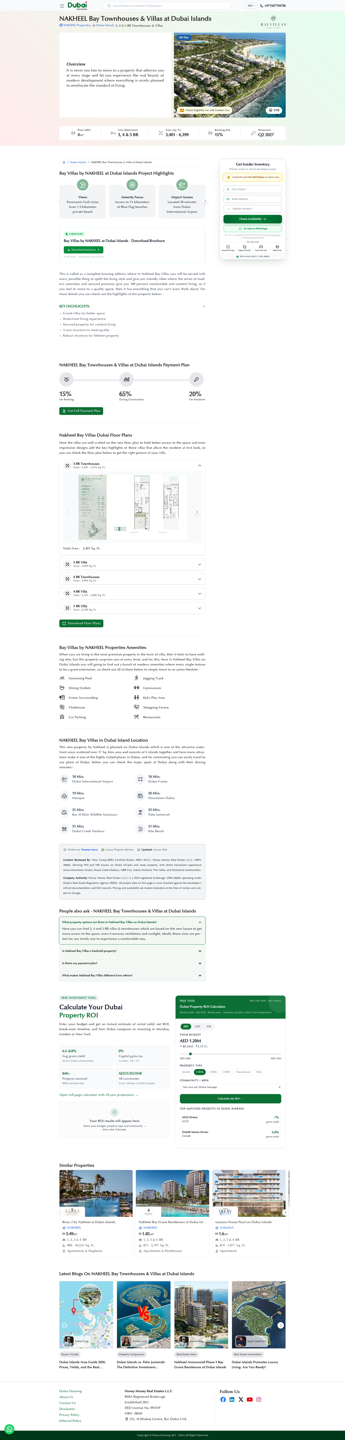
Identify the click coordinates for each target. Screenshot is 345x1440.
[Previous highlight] (59, 201)
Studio (186, 1072)
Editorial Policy (70, 1420)
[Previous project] (59, 1212)
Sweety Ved (139, 1341)
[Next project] (285, 1212)
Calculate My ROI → (230, 1098)
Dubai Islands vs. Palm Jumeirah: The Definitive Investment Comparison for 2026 (141, 1365)
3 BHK (226, 1072)
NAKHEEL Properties (77, 25)
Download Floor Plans (84, 623)
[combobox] (167, 6)
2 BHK (213, 1072)
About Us (66, 1397)
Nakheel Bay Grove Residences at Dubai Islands (174, 1222)
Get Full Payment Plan (84, 411)
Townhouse (243, 1072)
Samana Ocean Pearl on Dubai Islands (243, 1222)
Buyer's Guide (70, 1354)
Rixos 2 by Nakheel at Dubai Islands (88, 1222)
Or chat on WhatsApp (255, 229)
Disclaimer (67, 1409)
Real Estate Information (248, 1354)
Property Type (191, 1066)
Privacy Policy (275, 235)
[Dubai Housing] (64, 162)
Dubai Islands (105, 25)
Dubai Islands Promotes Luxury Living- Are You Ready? (255, 1365)
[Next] (280, 1325)
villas (113, 928)
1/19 (276, 110)
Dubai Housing (70, 1391)
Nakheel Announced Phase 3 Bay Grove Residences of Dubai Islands (200, 1365)
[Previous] (64, 1325)
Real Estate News (186, 1354)
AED (185, 1026)
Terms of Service (252, 237)
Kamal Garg (81, 1341)
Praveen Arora (89, 850)
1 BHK (199, 1072)
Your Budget (190, 1035)
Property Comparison (131, 1354)
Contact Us (67, 1403)
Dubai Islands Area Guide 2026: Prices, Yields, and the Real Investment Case (82, 1365)
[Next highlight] (205, 201)
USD (197, 1026)
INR (209, 1026)
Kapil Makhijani (257, 1341)
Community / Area (194, 1080)
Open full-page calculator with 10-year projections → (98, 1095)
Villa (258, 1072)
